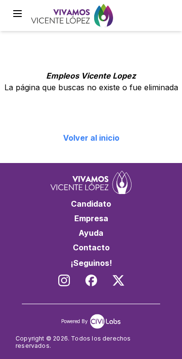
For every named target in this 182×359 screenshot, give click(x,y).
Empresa (91, 218)
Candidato (91, 204)
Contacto (91, 247)
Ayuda (91, 233)
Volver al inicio (91, 138)
